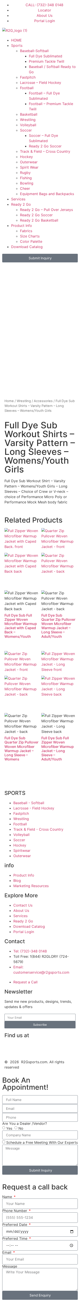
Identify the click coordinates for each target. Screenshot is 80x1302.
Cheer (25, 188)
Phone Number (15, 1210)
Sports (16, 45)
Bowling (26, 183)
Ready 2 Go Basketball (39, 220)
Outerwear (29, 162)
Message (9, 1266)
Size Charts (30, 236)
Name (7, 1197)
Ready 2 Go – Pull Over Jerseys (46, 209)
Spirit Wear (29, 167)
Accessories (43, 401)
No (20, 1128)
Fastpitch (28, 77)
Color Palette (31, 241)
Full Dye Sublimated (45, 56)
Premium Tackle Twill (46, 61)
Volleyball (28, 125)
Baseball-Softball (34, 51)
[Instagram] (34, 1048)
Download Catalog (27, 247)
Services (18, 199)
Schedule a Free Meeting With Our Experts (42, 1142)
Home (9, 401)
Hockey (26, 156)
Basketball (28, 114)
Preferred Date (15, 1224)
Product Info (21, 225)
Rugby (25, 172)
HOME (16, 40)
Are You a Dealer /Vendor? (24, 1123)
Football (27, 88)
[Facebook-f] (10, 1048)
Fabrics (26, 231)
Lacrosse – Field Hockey (40, 82)
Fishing (26, 178)
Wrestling (28, 119)
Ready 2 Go (21, 204)
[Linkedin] (22, 1048)
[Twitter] (46, 1048)
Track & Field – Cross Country (45, 151)
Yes (9, 1128)
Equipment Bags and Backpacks (47, 194)
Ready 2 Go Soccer (45, 146)
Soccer (26, 130)
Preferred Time (15, 1238)
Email (7, 1252)
